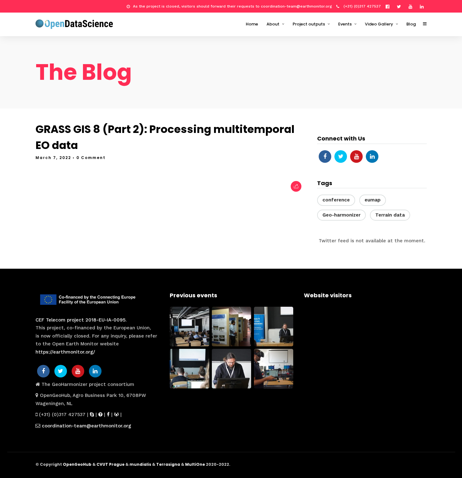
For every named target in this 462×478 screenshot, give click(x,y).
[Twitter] (340, 156)
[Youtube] (412, 6)
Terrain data (390, 215)
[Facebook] (325, 156)
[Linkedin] (423, 6)
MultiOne (195, 464)
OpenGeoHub (77, 464)
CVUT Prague (110, 464)
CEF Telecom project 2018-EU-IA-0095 (80, 320)
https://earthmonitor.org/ (65, 352)
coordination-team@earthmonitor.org (85, 426)
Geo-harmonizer (341, 215)
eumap (373, 200)
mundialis (140, 464)
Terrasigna (168, 464)
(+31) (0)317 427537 (361, 6)
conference (336, 200)
